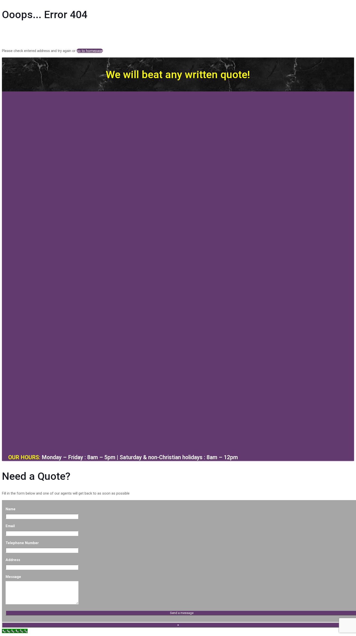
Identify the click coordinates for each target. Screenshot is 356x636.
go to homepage (90, 51)
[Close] (178, 442)
